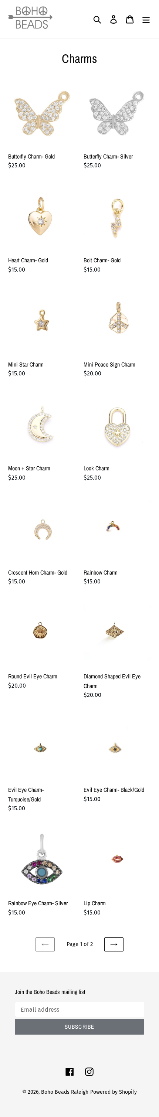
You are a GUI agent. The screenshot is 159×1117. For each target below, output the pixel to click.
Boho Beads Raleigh (64, 1092)
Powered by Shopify (113, 1092)
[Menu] (146, 19)
